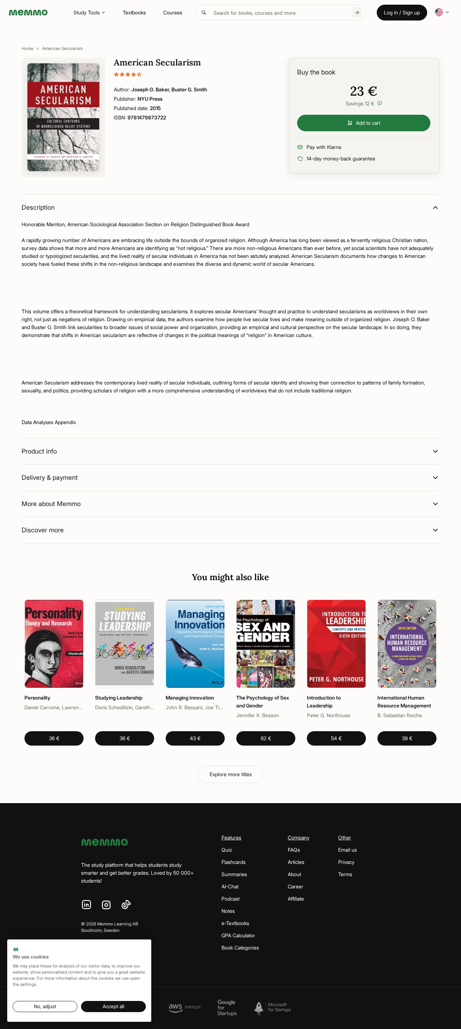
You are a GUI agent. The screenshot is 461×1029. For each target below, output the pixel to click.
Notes (228, 911)
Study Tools (86, 12)
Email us (347, 850)
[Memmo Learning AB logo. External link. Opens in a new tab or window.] (16, 949)
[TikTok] (126, 905)
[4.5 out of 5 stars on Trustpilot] (194, 74)
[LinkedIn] (86, 905)
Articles (296, 862)
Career (295, 886)
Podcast (230, 899)
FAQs (294, 850)
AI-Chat (229, 886)
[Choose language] (442, 12)
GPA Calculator (238, 935)
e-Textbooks (235, 923)
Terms (345, 874)
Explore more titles (231, 774)
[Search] (357, 12)
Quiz (226, 850)
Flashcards (233, 862)
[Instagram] (106, 905)
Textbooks (134, 12)
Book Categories (240, 947)
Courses (172, 12)
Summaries (234, 874)
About (294, 874)
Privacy (346, 862)
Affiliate (296, 899)
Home (27, 48)
